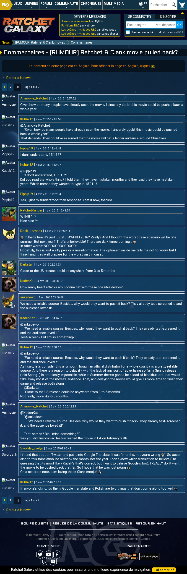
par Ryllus (82, 21)
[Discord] (53, 561)
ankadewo (28, 297)
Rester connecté (142, 32)
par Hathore (78, 25)
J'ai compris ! (164, 570)
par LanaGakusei (89, 33)
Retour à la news (18, 78)
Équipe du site (35, 523)
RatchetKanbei (31, 210)
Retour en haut (151, 523)
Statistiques (119, 523)
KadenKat (27, 281)
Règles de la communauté (77, 523)
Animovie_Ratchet (34, 98)
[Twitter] (40, 554)
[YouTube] (48, 554)
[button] (143, 5)
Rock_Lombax (31, 231)
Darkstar (26, 264)
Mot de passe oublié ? (170, 32)
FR (146, 3)
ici (153, 66)
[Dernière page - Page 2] (17, 87)
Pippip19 (26, 148)
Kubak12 (26, 119)
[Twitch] (44, 561)
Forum (46, 3)
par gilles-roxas (88, 29)
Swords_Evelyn (31, 448)
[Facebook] (57, 554)
